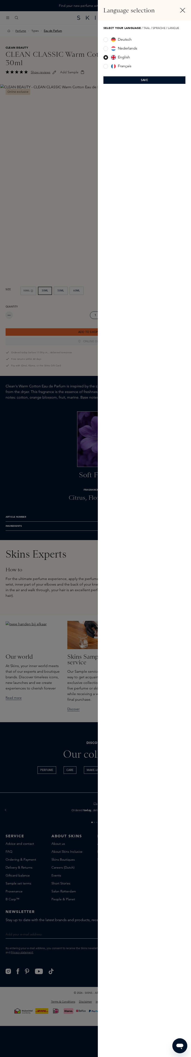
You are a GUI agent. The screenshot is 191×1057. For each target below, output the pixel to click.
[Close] (182, 10)
